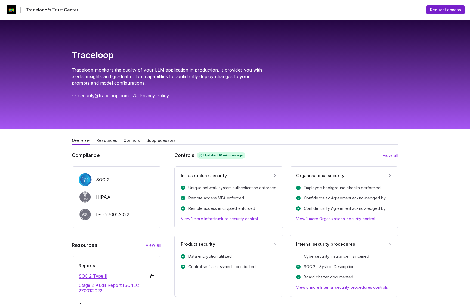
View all (153, 245)
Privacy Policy (154, 95)
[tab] (81, 140)
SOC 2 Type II (93, 276)
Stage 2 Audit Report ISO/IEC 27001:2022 (109, 287)
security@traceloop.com (103, 95)
